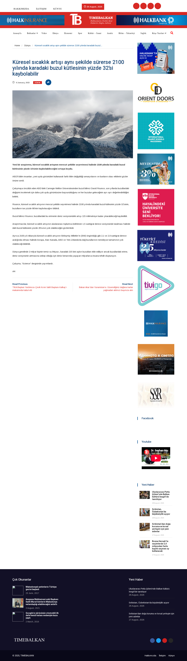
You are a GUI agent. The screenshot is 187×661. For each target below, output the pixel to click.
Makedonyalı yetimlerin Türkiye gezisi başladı (41, 588)
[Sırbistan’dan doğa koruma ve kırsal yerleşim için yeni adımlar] (145, 527)
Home (17, 45)
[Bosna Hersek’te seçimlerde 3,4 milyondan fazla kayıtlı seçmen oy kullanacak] (145, 544)
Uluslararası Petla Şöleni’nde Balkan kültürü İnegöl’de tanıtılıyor (161, 495)
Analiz (110, 33)
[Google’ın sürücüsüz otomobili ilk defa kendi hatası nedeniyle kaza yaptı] (17, 617)
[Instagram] (158, 6)
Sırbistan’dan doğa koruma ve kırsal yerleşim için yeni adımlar (161, 527)
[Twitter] (143, 6)
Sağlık (143, 33)
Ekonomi (68, 33)
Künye (57, 8)
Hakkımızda (21, 8)
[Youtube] (150, 6)
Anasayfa (17, 33)
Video (44, 33)
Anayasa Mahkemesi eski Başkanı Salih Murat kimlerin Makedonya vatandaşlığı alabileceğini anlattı (42, 602)
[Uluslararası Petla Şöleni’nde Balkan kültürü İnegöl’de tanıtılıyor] (145, 495)
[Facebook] (136, 6)
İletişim (41, 8)
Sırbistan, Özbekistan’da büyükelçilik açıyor (161, 512)
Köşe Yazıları (158, 33)
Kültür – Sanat (94, 33)
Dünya (55, 33)
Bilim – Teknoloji (127, 33)
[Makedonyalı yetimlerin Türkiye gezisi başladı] (17, 590)
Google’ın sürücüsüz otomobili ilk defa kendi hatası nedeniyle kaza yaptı (42, 616)
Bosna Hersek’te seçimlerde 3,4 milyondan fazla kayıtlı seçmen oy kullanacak (160, 546)
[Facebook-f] (152, 640)
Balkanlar (31, 33)
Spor (80, 33)
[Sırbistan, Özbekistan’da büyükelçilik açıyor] (145, 512)
